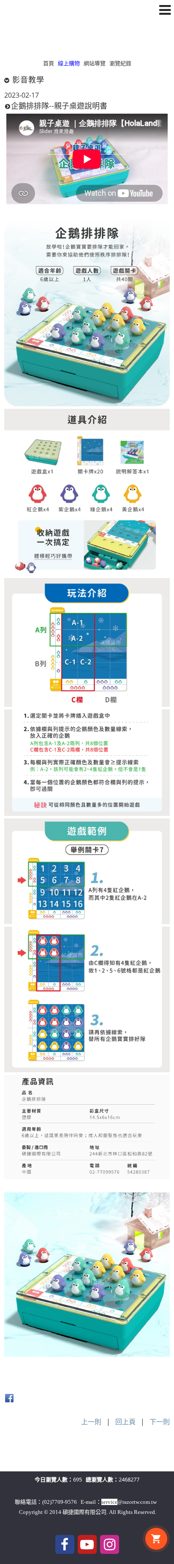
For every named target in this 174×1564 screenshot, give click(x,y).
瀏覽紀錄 (120, 63)
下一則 (160, 1421)
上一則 (91, 1421)
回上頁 (125, 1421)
